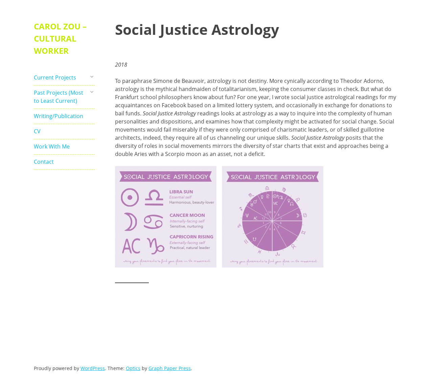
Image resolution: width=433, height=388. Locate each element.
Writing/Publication (58, 116)
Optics (133, 368)
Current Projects (55, 77)
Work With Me (52, 146)
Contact (44, 161)
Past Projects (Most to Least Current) (58, 97)
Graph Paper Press (170, 368)
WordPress (93, 368)
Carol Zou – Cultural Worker (60, 38)
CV (37, 131)
